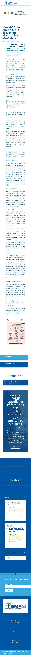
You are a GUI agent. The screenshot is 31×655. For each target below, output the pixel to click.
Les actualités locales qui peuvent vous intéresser (14, 383)
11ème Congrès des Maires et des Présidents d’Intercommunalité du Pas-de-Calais (16, 539)
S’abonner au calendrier (14, 558)
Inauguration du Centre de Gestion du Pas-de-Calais (17, 510)
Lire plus (15, 446)
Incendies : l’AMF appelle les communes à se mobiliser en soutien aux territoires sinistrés (15, 409)
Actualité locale (15, 41)
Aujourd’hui (15, 552)
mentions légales (15, 642)
